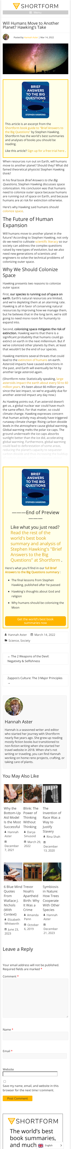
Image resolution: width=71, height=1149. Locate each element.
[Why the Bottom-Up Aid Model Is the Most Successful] (13, 786)
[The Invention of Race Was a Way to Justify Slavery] (52, 786)
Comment (11, 976)
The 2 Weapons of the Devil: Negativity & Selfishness (28, 658)
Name (8, 1030)
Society (25, 641)
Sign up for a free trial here (46, 151)
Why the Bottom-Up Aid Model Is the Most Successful (12, 817)
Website (8, 1069)
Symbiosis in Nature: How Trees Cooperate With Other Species (51, 898)
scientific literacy (46, 242)
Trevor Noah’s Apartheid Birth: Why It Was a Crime (31, 898)
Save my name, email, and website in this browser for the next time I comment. (31, 1088)
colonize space (13, 211)
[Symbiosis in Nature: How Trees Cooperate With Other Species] (52, 864)
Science (14, 641)
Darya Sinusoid (30, 834)
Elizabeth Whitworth (12, 922)
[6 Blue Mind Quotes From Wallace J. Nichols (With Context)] (13, 864)
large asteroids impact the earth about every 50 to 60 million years (35, 383)
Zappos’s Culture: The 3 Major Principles (34, 680)
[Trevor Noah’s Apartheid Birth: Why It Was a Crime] (32, 864)
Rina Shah (53, 837)
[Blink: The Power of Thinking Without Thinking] (32, 786)
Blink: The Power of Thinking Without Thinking (30, 817)
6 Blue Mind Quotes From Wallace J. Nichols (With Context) (13, 900)
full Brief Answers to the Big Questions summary (32, 570)
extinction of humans (32, 360)
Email (8, 1051)
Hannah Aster (31, 37)
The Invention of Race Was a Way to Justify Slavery (52, 819)
